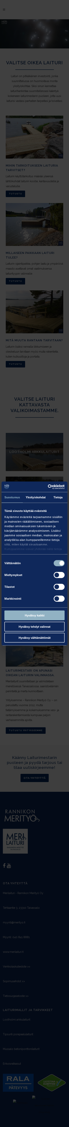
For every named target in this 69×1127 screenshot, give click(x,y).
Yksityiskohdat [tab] (36, 497)
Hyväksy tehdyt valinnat (34, 626)
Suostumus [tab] (12, 497)
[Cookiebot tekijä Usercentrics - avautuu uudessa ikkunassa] (49, 486)
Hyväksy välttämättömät (35, 637)
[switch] (59, 575)
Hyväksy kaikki (34, 615)
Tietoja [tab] (58, 497)
